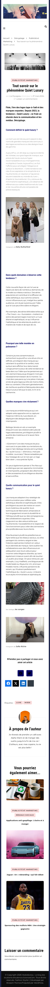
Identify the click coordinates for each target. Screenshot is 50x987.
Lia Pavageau (15, 96)
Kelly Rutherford (23, 247)
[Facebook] (21, 673)
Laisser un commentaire (26, 99)
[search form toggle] (46, 26)
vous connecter (21, 956)
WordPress (38, 983)
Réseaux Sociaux (25, 815)
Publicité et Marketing (24, 80)
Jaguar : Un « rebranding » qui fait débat (25, 875)
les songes (19, 609)
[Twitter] (29, 673)
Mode (27, 702)
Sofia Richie (20, 646)
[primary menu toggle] (5, 28)
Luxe (18, 702)
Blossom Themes (13, 983)
